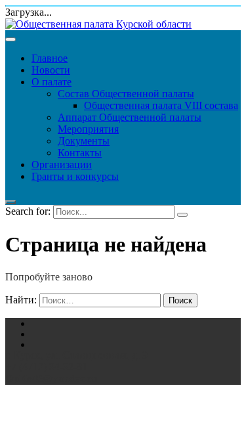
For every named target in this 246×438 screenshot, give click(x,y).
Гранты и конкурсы (75, 176)
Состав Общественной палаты (126, 93)
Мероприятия (88, 129)
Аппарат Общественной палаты (129, 117)
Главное (49, 58)
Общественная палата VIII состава (161, 105)
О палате (51, 81)
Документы (84, 140)
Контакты (80, 152)
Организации (61, 164)
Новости (50, 70)
